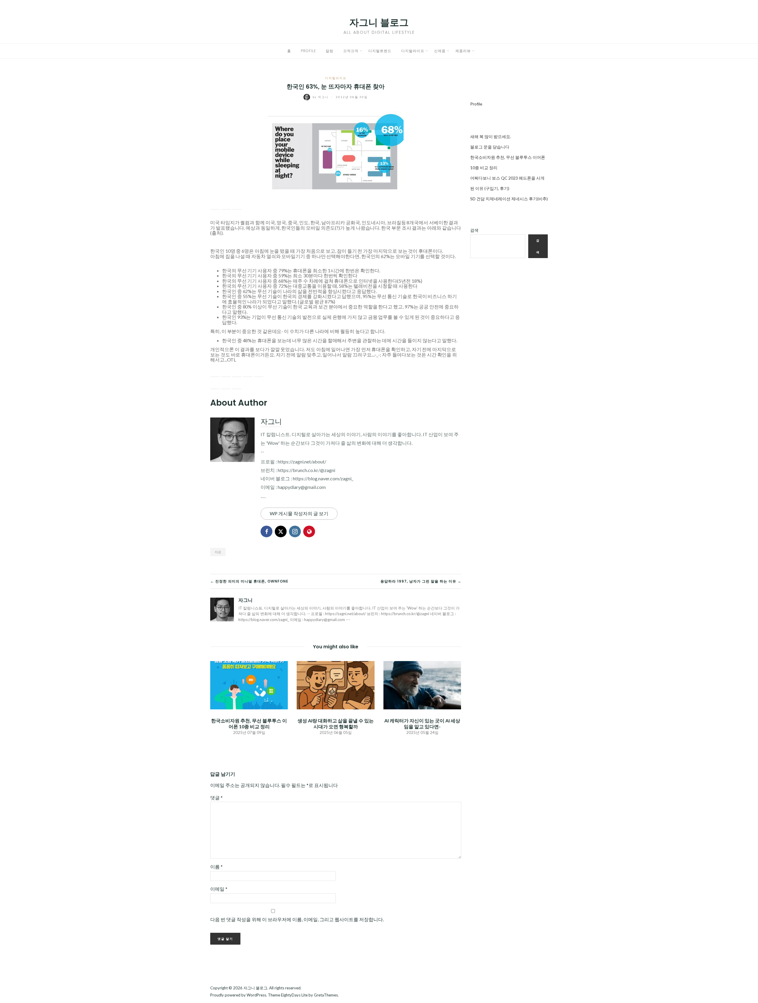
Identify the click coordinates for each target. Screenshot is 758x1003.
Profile (308, 50)
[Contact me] (259, 372)
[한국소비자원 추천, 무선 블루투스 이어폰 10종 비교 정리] (249, 684)
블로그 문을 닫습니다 (489, 146)
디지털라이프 (412, 50)
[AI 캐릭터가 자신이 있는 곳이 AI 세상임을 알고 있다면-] (422, 684)
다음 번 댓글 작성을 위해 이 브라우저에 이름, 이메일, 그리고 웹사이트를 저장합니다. (297, 919)
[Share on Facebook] (215, 204)
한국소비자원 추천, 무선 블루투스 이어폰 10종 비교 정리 (249, 723)
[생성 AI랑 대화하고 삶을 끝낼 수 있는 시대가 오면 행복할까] (335, 684)
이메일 (218, 889)
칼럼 (329, 50)
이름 (216, 866)
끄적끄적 (351, 50)
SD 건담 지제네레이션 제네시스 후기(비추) (509, 198)
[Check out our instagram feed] (248, 372)
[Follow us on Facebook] (215, 372)
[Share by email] (237, 204)
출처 (216, 233)
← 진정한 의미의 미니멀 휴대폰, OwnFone (249, 581)
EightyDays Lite (294, 995)
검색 (474, 230)
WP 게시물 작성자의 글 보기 (299, 513)
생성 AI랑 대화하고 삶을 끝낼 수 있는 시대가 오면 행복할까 (336, 723)
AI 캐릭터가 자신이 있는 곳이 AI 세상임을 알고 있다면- (422, 723)
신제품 (440, 50)
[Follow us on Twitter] (226, 372)
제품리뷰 (463, 50)
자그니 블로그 (379, 22)
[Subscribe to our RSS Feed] (237, 372)
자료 (218, 552)
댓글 (216, 797)
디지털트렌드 (379, 50)
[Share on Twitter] (226, 204)
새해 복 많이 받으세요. (490, 136)
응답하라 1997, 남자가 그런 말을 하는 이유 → (420, 581)
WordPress (256, 995)
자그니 (321, 97)
